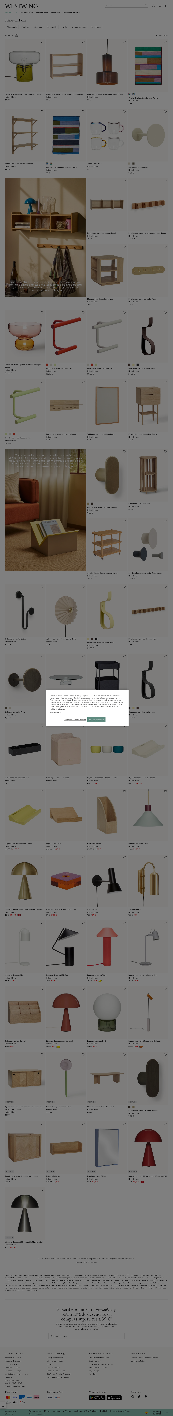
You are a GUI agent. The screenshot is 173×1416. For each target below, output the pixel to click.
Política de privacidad (57, 709)
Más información (56, 712)
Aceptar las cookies (96, 720)
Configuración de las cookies (75, 720)
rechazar (90, 706)
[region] (87, 708)
